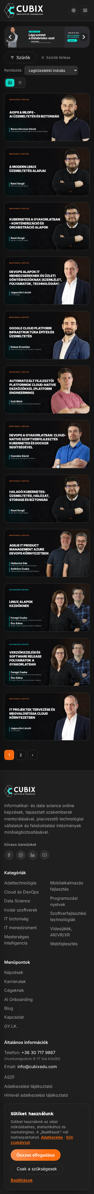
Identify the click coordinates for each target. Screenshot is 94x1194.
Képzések (13, 972)
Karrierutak (15, 981)
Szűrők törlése (58, 57)
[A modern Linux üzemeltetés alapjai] (47, 171)
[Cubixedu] (23, 10)
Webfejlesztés (64, 943)
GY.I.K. (11, 1026)
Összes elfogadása (35, 1155)
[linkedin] (32, 855)
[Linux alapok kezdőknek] (47, 607)
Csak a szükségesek (37, 1168)
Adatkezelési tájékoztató (28, 1086)
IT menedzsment (20, 927)
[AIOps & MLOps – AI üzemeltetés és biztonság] (47, 117)
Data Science (17, 900)
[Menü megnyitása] (85, 10)
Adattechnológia (20, 882)
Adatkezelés (52, 1137)
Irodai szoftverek (20, 909)
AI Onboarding (18, 999)
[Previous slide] (10, 36)
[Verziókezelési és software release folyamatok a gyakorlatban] (47, 662)
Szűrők (23, 57)
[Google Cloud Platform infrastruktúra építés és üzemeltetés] (47, 335)
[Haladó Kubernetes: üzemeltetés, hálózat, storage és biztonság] (47, 498)
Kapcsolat (14, 1017)
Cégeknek (14, 990)
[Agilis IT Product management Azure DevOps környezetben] (47, 553)
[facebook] (9, 855)
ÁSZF (9, 1077)
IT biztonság (16, 918)
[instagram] (21, 855)
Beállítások (22, 1180)
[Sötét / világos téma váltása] (73, 10)
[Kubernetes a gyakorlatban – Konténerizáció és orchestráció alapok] (47, 226)
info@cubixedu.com (37, 1066)
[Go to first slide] (83, 36)
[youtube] (44, 855)
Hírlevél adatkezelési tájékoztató (36, 1095)
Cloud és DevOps (21, 892)
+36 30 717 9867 (38, 1052)
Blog (8, 1008)
